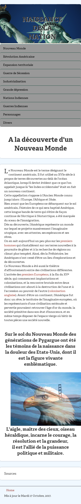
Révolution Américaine (18, 57)
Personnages (11, 114)
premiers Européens (35, 274)
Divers (7, 123)
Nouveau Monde (14, 48)
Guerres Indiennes (15, 106)
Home (10, 490)
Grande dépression (15, 90)
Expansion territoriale (18, 65)
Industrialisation (14, 81)
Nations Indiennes (15, 98)
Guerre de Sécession (16, 73)
